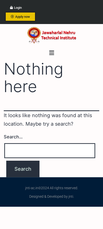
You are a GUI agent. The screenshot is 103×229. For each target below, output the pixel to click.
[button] (51, 53)
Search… (13, 136)
